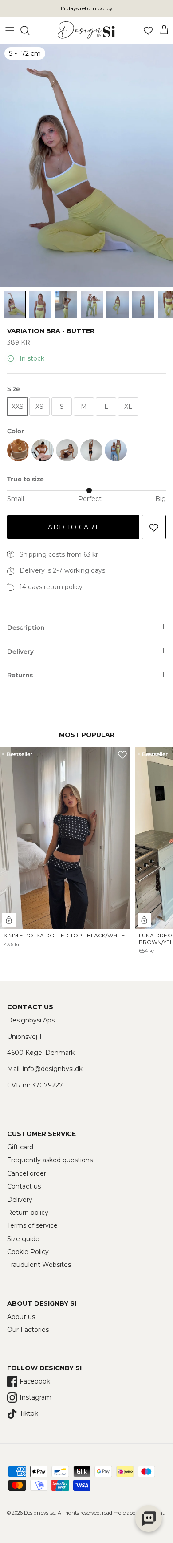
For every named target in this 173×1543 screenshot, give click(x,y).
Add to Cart (73, 527)
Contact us (24, 1186)
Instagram (35, 1397)
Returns (20, 675)
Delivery (20, 651)
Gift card (20, 1147)
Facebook (35, 1381)
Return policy (27, 1213)
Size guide (23, 1239)
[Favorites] (148, 30)
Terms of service (32, 1225)
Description (26, 627)
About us (21, 1317)
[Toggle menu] (10, 30)
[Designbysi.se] (86, 30)
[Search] (29, 30)
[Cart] (164, 30)
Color (15, 431)
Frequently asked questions (50, 1160)
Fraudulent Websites (39, 1265)
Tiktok (29, 1413)
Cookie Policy (28, 1252)
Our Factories (28, 1330)
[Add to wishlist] (154, 527)
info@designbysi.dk (53, 1069)
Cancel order (26, 1173)
